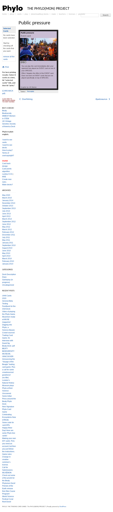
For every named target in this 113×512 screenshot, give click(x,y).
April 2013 (6, 216)
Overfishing (27, 99)
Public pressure (27, 33)
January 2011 (7, 243)
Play (26, 14)
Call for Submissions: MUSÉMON (7, 470)
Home (4, 14)
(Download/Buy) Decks (40, 14)
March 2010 (7, 259)
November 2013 (8, 203)
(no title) (5, 378)
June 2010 (6, 251)
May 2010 (6, 253)
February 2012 (8, 232)
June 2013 (6, 214)
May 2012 (6, 227)
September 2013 (9, 208)
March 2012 (7, 229)
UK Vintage (6, 121)
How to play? (7, 150)
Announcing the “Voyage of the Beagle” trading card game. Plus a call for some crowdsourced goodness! (8, 367)
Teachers (62, 14)
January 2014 (7, 200)
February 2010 (8, 261)
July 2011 (6, 237)
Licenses (72, 14)
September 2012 (9, 222)
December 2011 (8, 235)
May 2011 (6, 240)
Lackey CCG (7, 174)
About (12, 14)
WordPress (62, 506)
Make (53, 14)
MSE (4, 177)
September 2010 (9, 245)
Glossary (81, 14)
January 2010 (7, 264)
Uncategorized (8, 285)
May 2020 (6, 195)
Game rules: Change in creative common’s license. (7, 459)
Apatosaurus (101, 99)
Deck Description (9, 274)
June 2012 (6, 224)
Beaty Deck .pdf (8, 346)
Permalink (30, 91)
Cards (19, 14)
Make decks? (7, 185)
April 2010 (6, 256)
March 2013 (7, 219)
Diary (4, 277)
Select (22, 91)
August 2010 (7, 248)
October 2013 (7, 206)
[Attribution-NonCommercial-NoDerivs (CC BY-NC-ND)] (23, 62)
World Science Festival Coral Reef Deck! (8, 499)
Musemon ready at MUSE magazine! (8, 319)
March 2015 (7, 198)
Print (7, 67)
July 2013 (6, 211)
